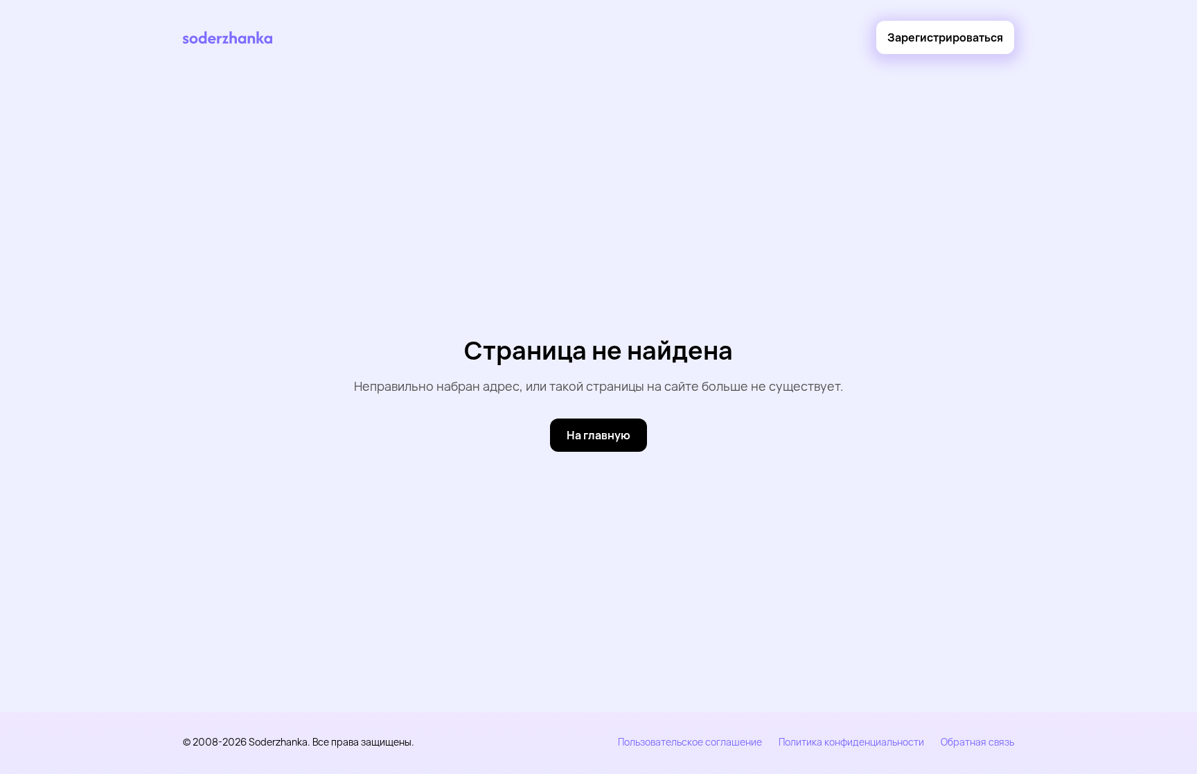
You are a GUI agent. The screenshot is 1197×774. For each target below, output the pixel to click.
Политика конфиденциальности (851, 741)
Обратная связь (977, 741)
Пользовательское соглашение (690, 741)
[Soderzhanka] (227, 38)
